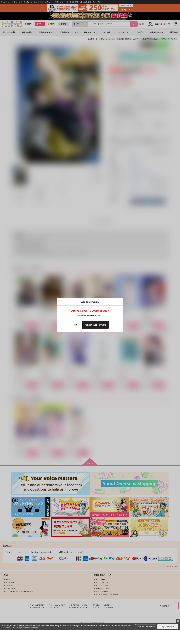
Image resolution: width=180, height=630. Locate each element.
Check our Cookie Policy (146, 626)
